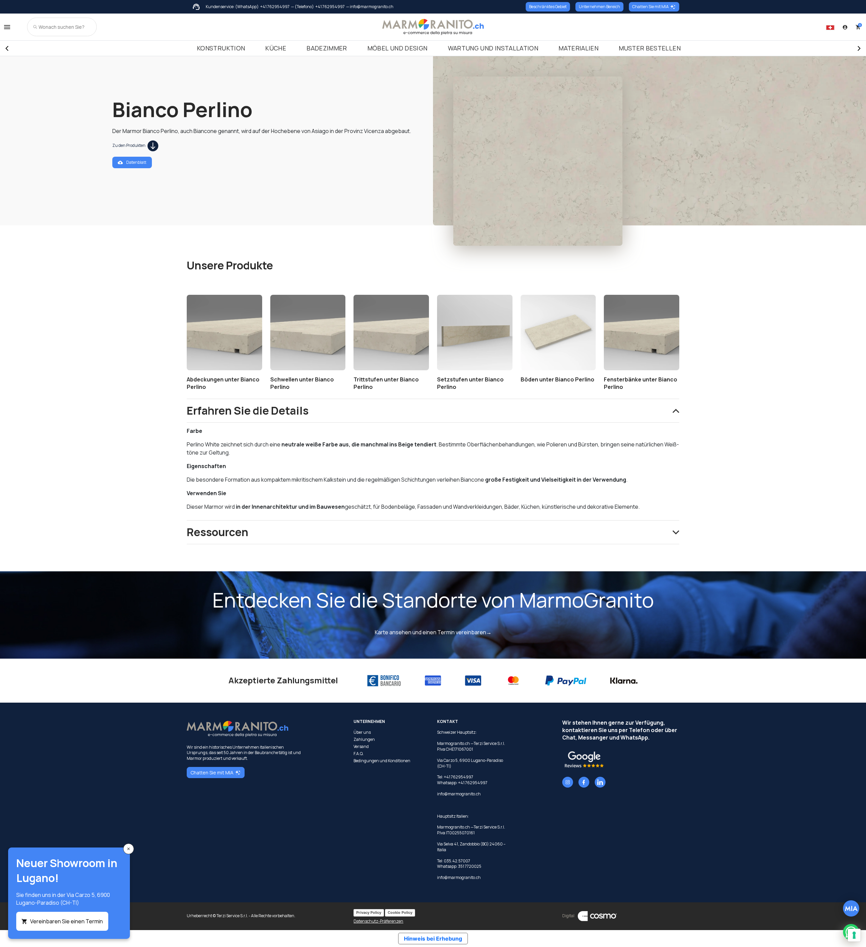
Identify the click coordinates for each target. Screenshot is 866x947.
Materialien (578, 48)
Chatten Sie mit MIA (650, 6)
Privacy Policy (368, 912)
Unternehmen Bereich (599, 6)
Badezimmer (326, 48)
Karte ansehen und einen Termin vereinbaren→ (433, 632)
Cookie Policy (400, 912)
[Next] (859, 48)
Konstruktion (221, 48)
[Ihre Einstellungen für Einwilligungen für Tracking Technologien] (854, 935)
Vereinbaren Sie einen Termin (66, 921)
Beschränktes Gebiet (548, 6)
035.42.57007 (457, 861)
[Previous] (7, 48)
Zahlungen (364, 739)
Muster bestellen (650, 48)
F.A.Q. (359, 753)
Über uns (362, 732)
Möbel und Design (397, 48)
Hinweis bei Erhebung (433, 938)
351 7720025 (469, 866)
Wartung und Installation (493, 48)
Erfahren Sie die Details (248, 410)
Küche (275, 48)
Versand (361, 746)
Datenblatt (136, 162)
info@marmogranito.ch (459, 794)
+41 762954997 (275, 6)
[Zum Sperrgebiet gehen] (845, 27)
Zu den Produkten (129, 145)
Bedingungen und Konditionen (382, 761)
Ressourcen (217, 532)
